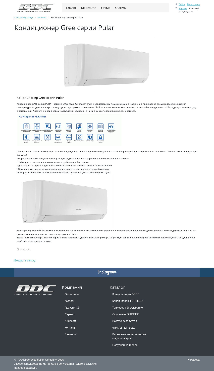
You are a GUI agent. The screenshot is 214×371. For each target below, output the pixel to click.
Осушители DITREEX (125, 314)
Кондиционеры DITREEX (127, 301)
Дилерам (70, 321)
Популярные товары (125, 345)
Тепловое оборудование (127, 307)
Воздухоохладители (124, 321)
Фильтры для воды (124, 327)
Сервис (69, 314)
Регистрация (193, 4)
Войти (182, 4)
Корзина (183, 8)
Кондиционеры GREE (125, 294)
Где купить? (72, 307)
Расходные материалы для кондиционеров (129, 336)
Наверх (195, 359)
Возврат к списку (24, 260)
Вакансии (71, 334)
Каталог (69, 301)
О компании (72, 294)
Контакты (70, 327)
